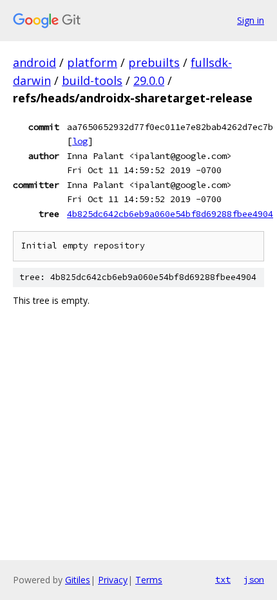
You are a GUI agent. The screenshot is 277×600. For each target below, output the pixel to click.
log (80, 141)
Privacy (113, 580)
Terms (148, 580)
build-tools (92, 80)
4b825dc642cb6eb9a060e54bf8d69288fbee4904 (170, 214)
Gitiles (77, 580)
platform (92, 62)
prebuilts (154, 62)
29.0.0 (148, 80)
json (254, 579)
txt (223, 579)
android (34, 62)
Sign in (250, 20)
